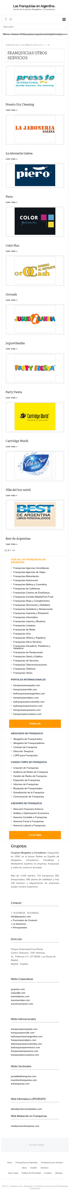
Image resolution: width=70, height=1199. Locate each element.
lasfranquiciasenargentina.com (29, 693)
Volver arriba (36, 1145)
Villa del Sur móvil (18, 490)
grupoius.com (18, 989)
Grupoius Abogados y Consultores (28, 852)
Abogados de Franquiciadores (28, 743)
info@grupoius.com (21, 916)
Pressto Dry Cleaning (20, 104)
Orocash (11, 294)
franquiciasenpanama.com (27, 710)
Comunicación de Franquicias (28, 796)
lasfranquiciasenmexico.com (27, 706)
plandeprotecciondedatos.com (26, 1109)
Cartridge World (17, 441)
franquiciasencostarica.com (27, 714)
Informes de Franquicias (25, 784)
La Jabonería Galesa (19, 153)
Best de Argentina (18, 538)
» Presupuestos (19, 927)
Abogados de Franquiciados (27, 739)
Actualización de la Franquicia (28, 792)
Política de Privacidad (31, 1173)
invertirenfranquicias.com (24, 1080)
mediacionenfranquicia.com (25, 1126)
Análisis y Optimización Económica (31, 813)
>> (14, 550)
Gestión (33, 1168)
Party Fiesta (14, 392)
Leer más (10, 110)
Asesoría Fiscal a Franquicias (28, 821)
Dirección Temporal (23, 751)
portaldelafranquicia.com (23, 1076)
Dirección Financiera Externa (28, 809)
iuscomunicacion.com (22, 1003)
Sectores (44, 1168)
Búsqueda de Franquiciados (27, 788)
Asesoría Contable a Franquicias (30, 817)
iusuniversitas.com (20, 1000)
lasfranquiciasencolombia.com (28, 701)
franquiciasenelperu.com (26, 697)
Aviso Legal (13, 1173)
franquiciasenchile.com (25, 689)
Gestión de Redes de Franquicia (30, 776)
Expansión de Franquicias (26, 780)
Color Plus (12, 245)
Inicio (9, 1162)
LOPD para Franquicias (25, 755)
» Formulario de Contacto (24, 920)
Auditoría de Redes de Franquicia (30, 772)
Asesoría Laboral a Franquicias (29, 825)
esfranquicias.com (20, 1083)
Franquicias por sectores (52, 1162)
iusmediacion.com (20, 996)
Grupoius (19, 846)
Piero (9, 197)
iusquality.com (18, 992)
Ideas (24, 1168)
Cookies (48, 1173)
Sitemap (58, 1173)
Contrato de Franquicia (25, 747)
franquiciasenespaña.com (26, 685)
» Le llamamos (18, 924)
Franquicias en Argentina (26, 1162)
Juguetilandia (15, 343)
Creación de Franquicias (26, 768)
